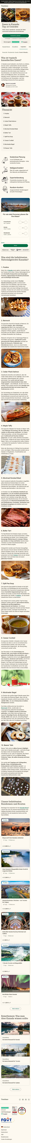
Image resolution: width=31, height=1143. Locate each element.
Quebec (18, 595)
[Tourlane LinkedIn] (26, 1099)
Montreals (4, 708)
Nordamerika (11, 52)
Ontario (15, 555)
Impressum (4, 1129)
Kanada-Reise (24, 808)
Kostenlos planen (15, 35)
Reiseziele (5, 52)
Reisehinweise (4, 1137)
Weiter (15, 245)
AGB (2, 1134)
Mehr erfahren (15, 1008)
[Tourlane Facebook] (20, 1099)
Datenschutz (4, 1132)
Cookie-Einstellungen (6, 1139)
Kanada (17, 52)
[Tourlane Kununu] (29, 1099)
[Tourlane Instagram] (23, 1099)
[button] (4, 6)
